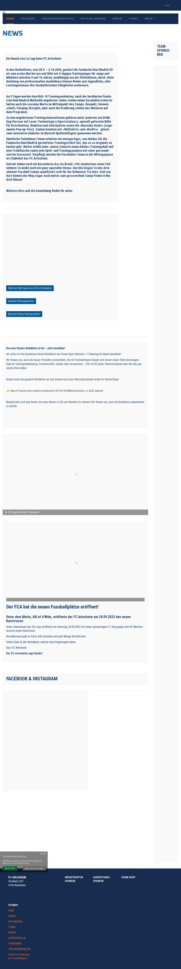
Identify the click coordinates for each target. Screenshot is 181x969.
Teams (133, 19)
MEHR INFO (10, 868)
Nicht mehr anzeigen (34, 868)
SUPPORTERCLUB (17, 938)
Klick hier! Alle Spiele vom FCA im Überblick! (30, 288)
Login (167, 5)
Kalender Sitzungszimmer (21, 301)
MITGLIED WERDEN (93, 19)
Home (10, 19)
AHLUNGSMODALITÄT (20, 949)
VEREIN (12, 916)
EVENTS (12, 932)
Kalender (28, 19)
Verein (117, 19)
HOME (11, 910)
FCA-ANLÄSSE (15, 921)
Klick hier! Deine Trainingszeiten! (24, 314)
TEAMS (12, 927)
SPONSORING (15, 943)
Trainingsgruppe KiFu (57, 19)
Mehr (149, 19)
